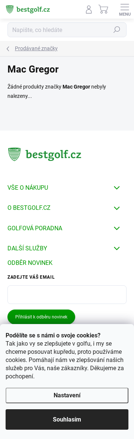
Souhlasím (67, 419)
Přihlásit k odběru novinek (41, 317)
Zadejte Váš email (31, 277)
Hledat (117, 29)
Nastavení (67, 395)
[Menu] (124, 9)
